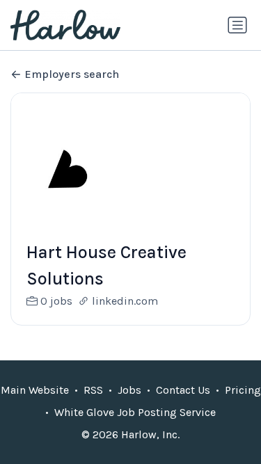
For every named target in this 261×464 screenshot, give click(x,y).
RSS (93, 390)
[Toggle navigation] (237, 25)
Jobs (129, 390)
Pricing (243, 390)
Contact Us (183, 390)
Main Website (35, 390)
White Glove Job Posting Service (135, 412)
